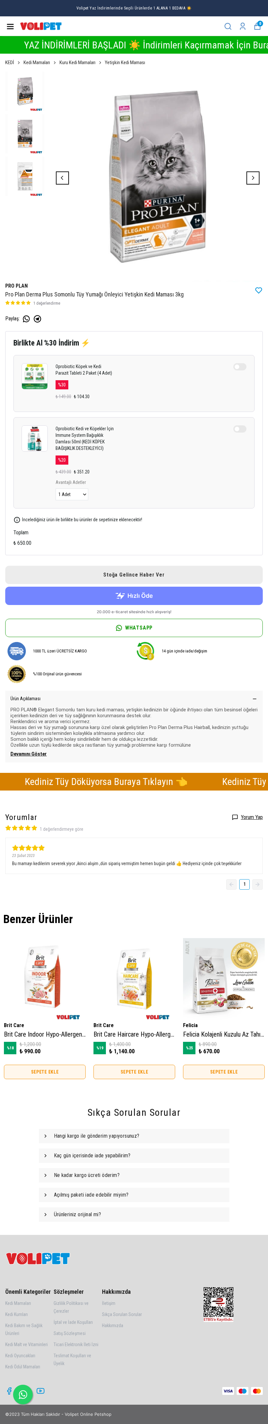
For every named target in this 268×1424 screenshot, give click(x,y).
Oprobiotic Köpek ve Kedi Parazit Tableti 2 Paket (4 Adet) (84, 370)
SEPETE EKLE (45, 1072)
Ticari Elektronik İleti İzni (76, 1344)
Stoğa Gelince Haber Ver (133, 575)
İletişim (108, 1303)
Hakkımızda (112, 1325)
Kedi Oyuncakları (20, 1355)
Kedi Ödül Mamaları (22, 1366)
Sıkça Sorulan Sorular (122, 1314)
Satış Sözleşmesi (70, 1333)
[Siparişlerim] (243, 26)
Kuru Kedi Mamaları (77, 62)
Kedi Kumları (16, 1314)
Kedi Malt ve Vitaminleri (26, 1344)
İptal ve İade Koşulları (73, 1322)
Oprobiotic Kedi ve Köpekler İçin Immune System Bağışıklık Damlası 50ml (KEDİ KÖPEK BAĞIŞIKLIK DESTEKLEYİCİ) (85, 438)
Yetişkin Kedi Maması (125, 62)
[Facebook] (9, 1391)
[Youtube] (40, 1391)
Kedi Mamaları (37, 62)
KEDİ (9, 62)
